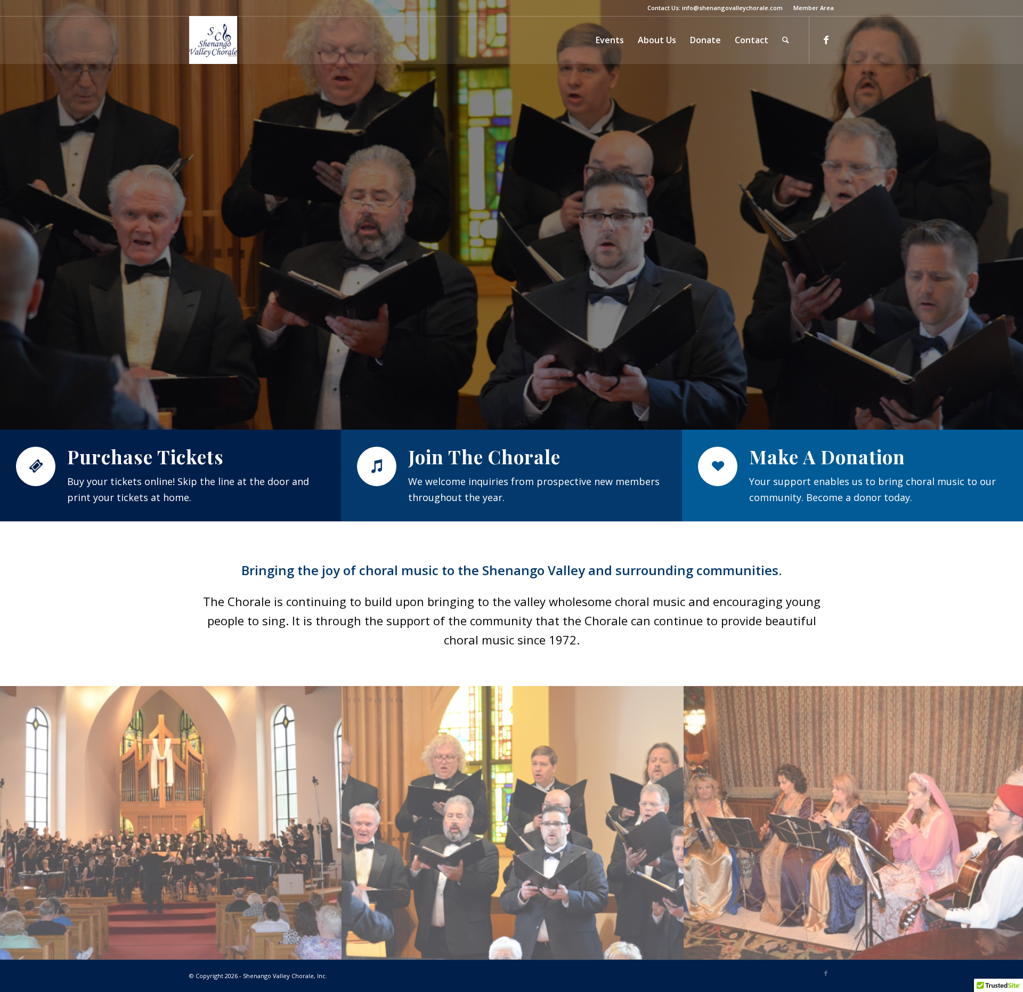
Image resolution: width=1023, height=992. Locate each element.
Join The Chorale (484, 456)
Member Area (813, 8)
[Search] (785, 40)
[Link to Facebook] (826, 39)
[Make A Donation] (717, 466)
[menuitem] (811, 8)
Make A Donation (827, 456)
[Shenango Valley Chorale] (213, 40)
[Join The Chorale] (376, 466)
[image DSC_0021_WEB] (513, 823)
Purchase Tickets (145, 456)
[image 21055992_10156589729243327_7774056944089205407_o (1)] (171, 823)
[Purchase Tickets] (35, 466)
